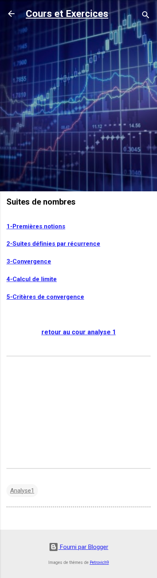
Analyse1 (22, 490)
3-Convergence (28, 261)
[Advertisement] (78, 106)
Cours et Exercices (67, 13)
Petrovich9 (99, 562)
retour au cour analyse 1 (78, 332)
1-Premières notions (35, 226)
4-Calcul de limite (31, 279)
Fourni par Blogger (83, 547)
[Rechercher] (146, 16)
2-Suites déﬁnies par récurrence (53, 243)
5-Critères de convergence (45, 296)
